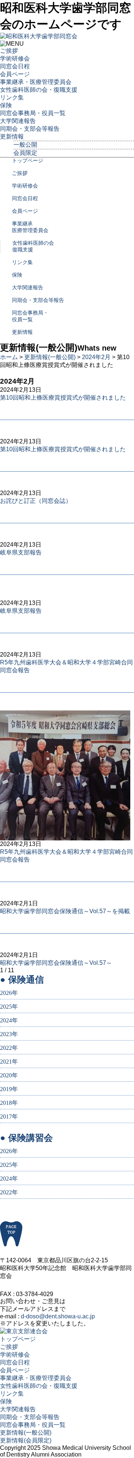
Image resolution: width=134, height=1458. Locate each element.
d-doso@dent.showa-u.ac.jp (58, 1316)
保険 (6, 105)
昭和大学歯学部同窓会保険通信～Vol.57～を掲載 (65, 911)
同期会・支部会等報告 (30, 129)
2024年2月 (96, 357)
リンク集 (12, 97)
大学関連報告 (18, 121)
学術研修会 (15, 58)
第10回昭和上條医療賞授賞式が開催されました (63, 397)
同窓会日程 (15, 66)
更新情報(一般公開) (50, 357)
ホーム (9, 357)
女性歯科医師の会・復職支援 (38, 90)
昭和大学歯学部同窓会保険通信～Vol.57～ (56, 963)
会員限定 (25, 153)
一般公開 (25, 144)
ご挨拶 (9, 51)
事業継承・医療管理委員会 (35, 82)
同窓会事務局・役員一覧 (33, 113)
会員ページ (15, 74)
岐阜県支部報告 (21, 552)
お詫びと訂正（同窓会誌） (35, 501)
